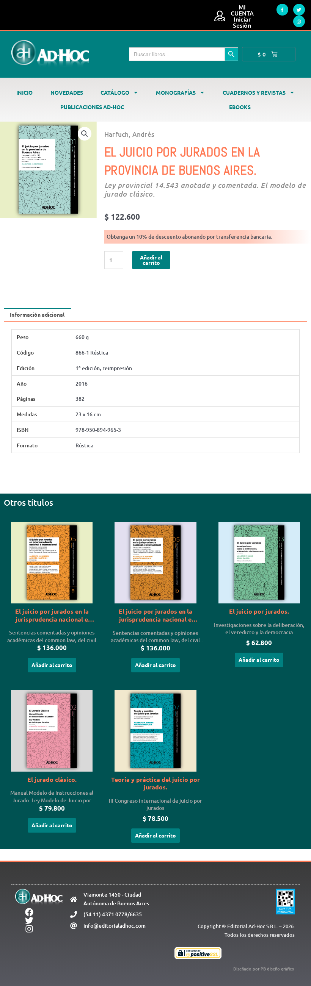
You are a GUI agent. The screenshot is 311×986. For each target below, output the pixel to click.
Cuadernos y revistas (254, 92)
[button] (84, 134)
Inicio (24, 92)
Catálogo (115, 92)
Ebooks (240, 106)
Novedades (66, 92)
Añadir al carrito (151, 260)
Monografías (176, 92)
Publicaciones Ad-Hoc (92, 106)
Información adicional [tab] (37, 314)
